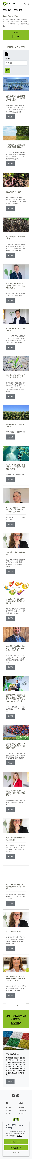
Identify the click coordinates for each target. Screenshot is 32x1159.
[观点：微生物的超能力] (16, 919)
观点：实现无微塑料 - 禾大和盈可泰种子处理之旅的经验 (15, 793)
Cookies (19, 1136)
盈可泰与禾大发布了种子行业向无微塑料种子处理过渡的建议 (15, 746)
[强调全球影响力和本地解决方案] (16, 316)
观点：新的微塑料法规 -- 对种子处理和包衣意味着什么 (15, 887)
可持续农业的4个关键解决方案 (15, 425)
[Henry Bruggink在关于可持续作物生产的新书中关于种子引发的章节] (16, 495)
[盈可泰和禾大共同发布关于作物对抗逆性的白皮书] (16, 363)
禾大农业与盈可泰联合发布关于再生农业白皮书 (15, 146)
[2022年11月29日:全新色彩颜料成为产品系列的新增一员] (16, 587)
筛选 (7, 70)
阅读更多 (10, 117)
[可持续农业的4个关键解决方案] (16, 412)
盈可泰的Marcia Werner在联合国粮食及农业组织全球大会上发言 (15, 978)
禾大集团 (8, 1113)
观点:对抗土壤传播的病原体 (15, 553)
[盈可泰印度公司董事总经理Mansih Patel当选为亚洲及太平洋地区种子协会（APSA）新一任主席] (16, 683)
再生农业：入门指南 (14, 192)
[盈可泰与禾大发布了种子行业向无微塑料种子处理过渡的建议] (16, 732)
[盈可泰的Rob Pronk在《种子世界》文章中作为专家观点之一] (16, 272)
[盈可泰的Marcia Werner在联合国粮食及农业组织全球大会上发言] (16, 964)
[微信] (18, 36)
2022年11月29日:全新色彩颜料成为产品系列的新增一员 (15, 601)
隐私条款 (21, 1113)
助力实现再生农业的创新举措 (15, 238)
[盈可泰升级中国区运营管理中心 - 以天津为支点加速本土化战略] (16, 84)
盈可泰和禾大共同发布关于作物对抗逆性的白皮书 (15, 376)
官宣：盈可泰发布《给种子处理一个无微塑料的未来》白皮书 (15, 467)
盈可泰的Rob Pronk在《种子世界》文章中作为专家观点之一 (15, 286)
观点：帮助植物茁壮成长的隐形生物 (15, 839)
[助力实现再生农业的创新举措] (16, 225)
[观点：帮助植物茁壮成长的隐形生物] (16, 826)
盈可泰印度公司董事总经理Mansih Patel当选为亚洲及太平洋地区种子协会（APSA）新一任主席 (15, 698)
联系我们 (15, 1022)
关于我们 (8, 1107)
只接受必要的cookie (16, 1148)
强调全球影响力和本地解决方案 (15, 329)
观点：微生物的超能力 (14, 931)
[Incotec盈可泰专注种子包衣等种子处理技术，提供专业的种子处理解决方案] (9, 4)
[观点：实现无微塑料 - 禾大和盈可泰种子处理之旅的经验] (16, 779)
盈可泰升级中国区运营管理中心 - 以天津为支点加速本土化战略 (15, 98)
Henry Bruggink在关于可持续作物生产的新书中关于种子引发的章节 (15, 509)
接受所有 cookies (16, 1142)
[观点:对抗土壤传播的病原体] (16, 540)
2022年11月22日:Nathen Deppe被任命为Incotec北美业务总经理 (15, 648)
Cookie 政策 (22, 1110)
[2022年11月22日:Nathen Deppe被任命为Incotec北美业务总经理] (16, 634)
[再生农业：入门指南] (16, 180)
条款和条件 (22, 1107)
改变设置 (16, 1152)
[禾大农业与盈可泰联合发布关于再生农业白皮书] (16, 133)
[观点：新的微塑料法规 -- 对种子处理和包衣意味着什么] (16, 872)
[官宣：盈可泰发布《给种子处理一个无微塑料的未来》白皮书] (16, 453)
